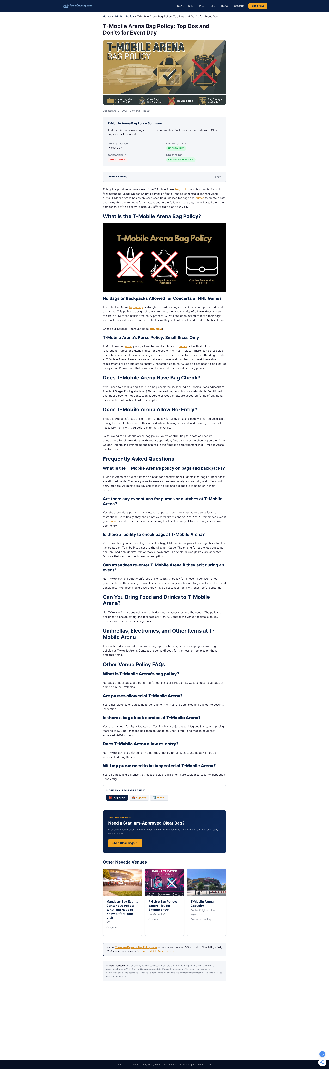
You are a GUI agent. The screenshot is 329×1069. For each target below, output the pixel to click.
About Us (122, 1064)
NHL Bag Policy (124, 16)
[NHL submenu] (194, 6)
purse (128, 346)
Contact (135, 1064)
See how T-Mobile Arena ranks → (155, 951)
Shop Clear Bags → (125, 843)
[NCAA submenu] (229, 6)
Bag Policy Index (151, 1064)
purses (200, 198)
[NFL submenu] (216, 6)
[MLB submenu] (205, 6)
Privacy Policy (171, 1064)
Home (107, 16)
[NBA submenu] (183, 6)
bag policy (182, 189)
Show (218, 176)
